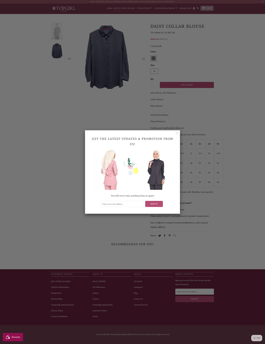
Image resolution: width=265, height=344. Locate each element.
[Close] (177, 133)
